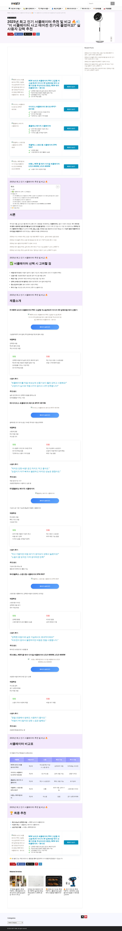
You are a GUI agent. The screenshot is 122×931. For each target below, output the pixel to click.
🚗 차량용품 (107, 8)
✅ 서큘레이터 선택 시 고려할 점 (21, 191)
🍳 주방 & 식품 (43, 8)
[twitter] (82, 916)
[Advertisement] (45, 62)
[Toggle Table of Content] (57, 186)
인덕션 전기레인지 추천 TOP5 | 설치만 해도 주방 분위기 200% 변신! (35, 891)
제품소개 (14, 194)
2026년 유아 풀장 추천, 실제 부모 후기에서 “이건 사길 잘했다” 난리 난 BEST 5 (34, 247)
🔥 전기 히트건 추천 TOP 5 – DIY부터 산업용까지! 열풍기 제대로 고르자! (71, 891)
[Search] (113, 3)
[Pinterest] (85, 916)
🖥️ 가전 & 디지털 (14, 8)
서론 (13, 189)
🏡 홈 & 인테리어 (28, 8)
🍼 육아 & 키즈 (84, 8)
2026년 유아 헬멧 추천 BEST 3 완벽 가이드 (23, 243)
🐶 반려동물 (97, 8)
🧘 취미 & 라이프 (70, 8)
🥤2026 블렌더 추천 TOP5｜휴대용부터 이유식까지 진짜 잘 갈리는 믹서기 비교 (17, 891)
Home (8, 13)
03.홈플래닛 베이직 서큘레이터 (23, 199)
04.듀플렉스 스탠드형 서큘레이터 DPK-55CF (26, 201)
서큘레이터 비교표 (17, 206)
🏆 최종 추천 (15, 208)
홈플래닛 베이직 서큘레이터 (40, 126)
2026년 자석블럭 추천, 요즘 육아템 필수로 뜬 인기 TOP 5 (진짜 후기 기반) (33, 240)
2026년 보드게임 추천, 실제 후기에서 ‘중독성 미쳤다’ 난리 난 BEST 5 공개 (33, 250)
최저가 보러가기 (45, 327)
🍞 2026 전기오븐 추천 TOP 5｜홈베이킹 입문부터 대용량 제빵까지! (54, 891)
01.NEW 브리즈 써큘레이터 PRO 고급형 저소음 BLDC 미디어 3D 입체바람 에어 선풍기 (37, 195)
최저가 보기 (71, 87)
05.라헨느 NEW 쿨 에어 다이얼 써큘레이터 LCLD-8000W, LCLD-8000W (33, 203)
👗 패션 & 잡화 (56, 8)
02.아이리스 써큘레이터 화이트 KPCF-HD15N (26, 197)
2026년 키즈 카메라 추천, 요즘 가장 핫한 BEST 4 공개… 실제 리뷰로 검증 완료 (34, 236)
